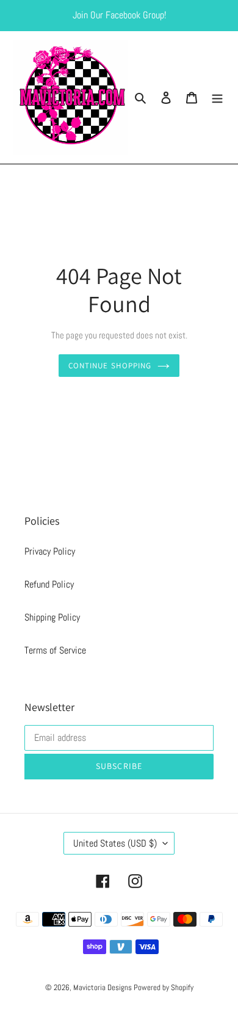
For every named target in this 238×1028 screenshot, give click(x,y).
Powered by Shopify (163, 987)
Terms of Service (55, 650)
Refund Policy (49, 584)
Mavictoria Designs (103, 987)
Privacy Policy (49, 551)
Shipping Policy (52, 617)
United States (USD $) (115, 843)
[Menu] (217, 97)
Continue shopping (109, 365)
